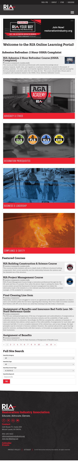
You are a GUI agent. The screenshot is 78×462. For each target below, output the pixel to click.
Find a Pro (44, 2)
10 (39, 345)
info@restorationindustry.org (13, 436)
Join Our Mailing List (10, 439)
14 (47, 345)
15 (51, 345)
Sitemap (27, 450)
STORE (62, 2)
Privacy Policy (14, 450)
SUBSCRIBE (71, 2)
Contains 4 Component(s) (12, 63)
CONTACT (54, 2)
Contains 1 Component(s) (12, 298)
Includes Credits (25, 63)
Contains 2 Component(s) (12, 338)
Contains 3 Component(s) (12, 266)
